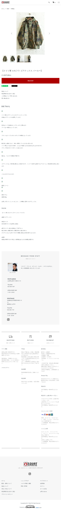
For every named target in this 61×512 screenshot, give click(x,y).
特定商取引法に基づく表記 (8, 93)
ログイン (42, 486)
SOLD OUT (30, 81)
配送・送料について (7, 483)
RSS (22, 486)
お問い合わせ (43, 491)
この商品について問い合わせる (9, 96)
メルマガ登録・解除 (26, 483)
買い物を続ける (5, 98)
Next (49, 33)
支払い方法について (7, 489)
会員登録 (42, 483)
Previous (12, 33)
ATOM (25, 486)
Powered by (22, 507)
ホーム (3, 8)
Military (12, 8)
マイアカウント (44, 480)
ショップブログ (25, 480)
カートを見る (43, 489)
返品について (5, 91)
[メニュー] (58, 2)
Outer (8, 8)
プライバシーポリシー (7, 494)
